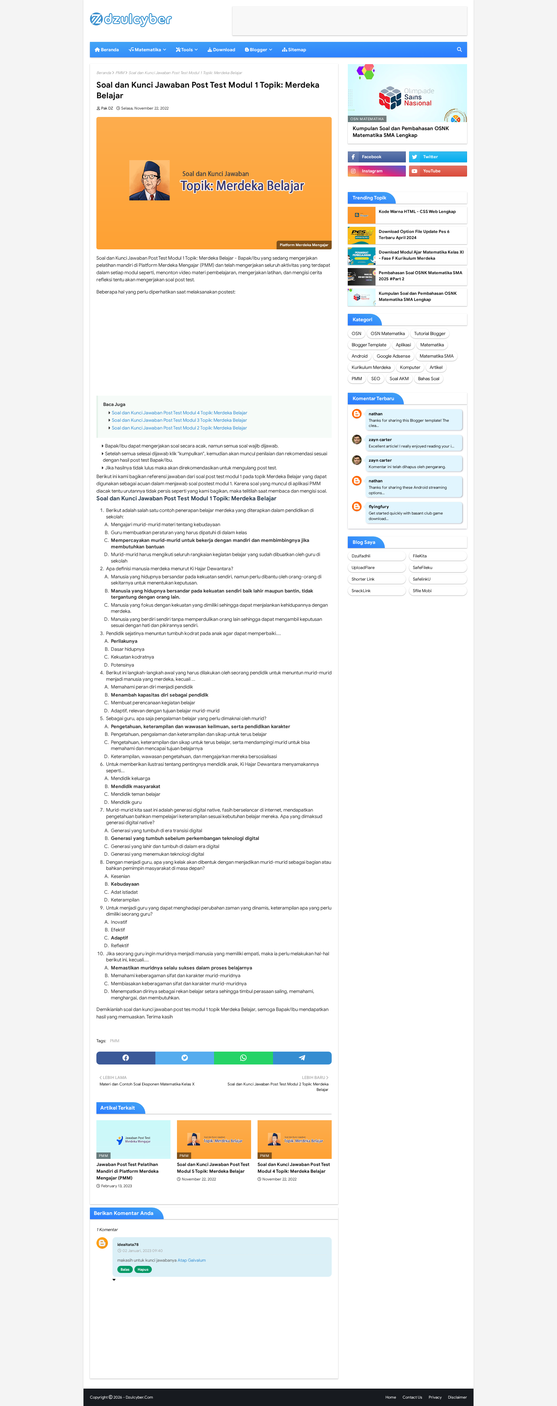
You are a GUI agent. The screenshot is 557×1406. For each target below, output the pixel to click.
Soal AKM (399, 378)
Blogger (258, 50)
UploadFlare (363, 567)
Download (223, 50)
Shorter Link (363, 579)
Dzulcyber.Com (139, 1397)
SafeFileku (422, 567)
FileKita (420, 556)
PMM (119, 72)
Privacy (435, 1397)
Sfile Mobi (422, 590)
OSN (356, 333)
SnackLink (361, 590)
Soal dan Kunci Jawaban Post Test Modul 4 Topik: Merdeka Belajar (179, 413)
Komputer (410, 367)
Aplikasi (403, 345)
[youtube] (438, 171)
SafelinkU (421, 579)
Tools (187, 50)
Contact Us (412, 1397)
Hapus (143, 1269)
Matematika (147, 50)
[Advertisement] (349, 20)
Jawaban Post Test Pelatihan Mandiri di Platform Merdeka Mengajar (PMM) (127, 1171)
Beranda (109, 50)
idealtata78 (128, 1244)
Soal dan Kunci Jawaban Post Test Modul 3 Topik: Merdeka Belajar (179, 420)
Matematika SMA (437, 356)
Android (359, 356)
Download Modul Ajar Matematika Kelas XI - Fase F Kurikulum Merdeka (421, 255)
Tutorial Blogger (429, 333)
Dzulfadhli (361, 556)
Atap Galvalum (192, 1260)
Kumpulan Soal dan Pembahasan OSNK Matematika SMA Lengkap (401, 132)
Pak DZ (107, 108)
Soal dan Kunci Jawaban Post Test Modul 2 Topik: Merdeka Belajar (179, 428)
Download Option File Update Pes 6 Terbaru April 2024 (414, 235)
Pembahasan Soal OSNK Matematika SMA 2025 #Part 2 (420, 276)
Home (391, 1397)
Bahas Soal (428, 378)
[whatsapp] (243, 1058)
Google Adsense (393, 356)
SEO (375, 378)
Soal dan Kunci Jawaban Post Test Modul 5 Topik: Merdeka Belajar (213, 1167)
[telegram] (302, 1058)
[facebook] (125, 1058)
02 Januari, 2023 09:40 (142, 1250)
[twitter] (184, 1058)
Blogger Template (369, 345)
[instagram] (377, 171)
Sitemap (296, 50)
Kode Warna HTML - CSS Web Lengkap (417, 211)
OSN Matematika (388, 333)
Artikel (436, 367)
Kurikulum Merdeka (371, 367)
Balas (125, 1269)
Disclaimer (457, 1397)
